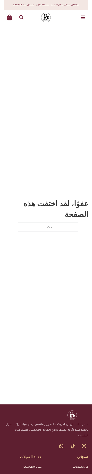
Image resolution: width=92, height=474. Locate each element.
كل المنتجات (80, 467)
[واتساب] (61, 446)
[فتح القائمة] (83, 17)
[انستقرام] (84, 446)
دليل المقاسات (32, 467)
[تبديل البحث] (21, 17)
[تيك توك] (72, 446)
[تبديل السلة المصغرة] (9, 17)
